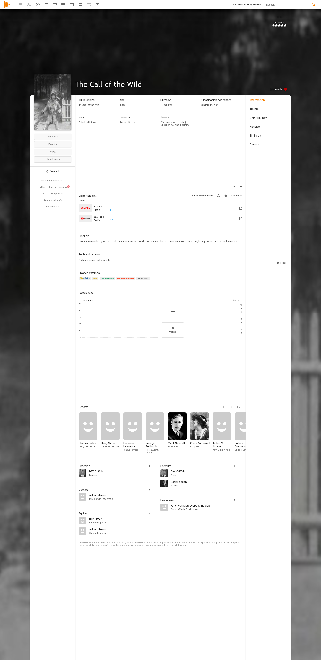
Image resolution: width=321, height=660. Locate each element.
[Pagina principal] (7, 7)
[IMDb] (96, 280)
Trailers (254, 109)
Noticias (255, 126)
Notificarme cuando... (52, 180)
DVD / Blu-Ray (258, 117)
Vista (53, 151)
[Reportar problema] (218, 195)
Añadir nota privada (52, 193)
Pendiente (53, 136)
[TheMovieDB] (108, 280)
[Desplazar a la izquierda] (223, 407)
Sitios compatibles (202, 195)
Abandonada (53, 159)
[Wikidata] (143, 280)
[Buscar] (314, 4)
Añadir (106, 260)
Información (257, 100)
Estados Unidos (87, 122)
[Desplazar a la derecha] (231, 407)
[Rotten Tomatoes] (126, 280)
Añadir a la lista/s (52, 200)
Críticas (254, 144)
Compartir (54, 171)
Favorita (52, 144)
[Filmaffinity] (85, 280)
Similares (255, 135)
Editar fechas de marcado (54, 186)
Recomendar (53, 206)
